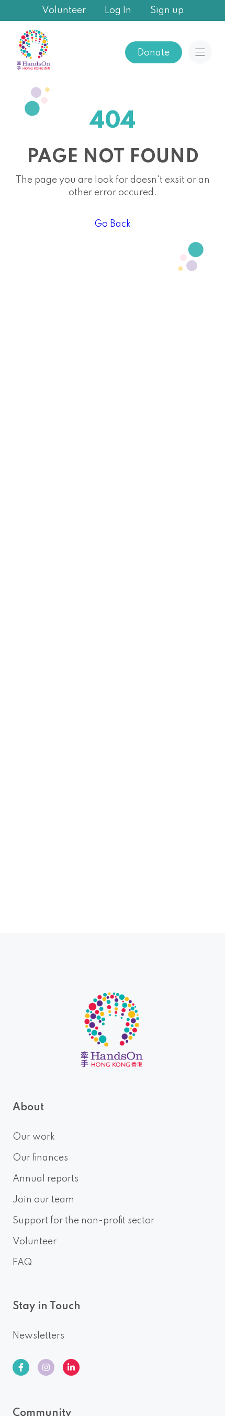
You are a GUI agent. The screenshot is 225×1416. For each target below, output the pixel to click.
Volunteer (64, 10)
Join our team (43, 1200)
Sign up (167, 10)
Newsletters (38, 1336)
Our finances (40, 1158)
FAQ (22, 1262)
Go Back (112, 224)
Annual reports (45, 1179)
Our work (34, 1137)
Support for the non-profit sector (83, 1220)
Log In (118, 10)
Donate (154, 53)
